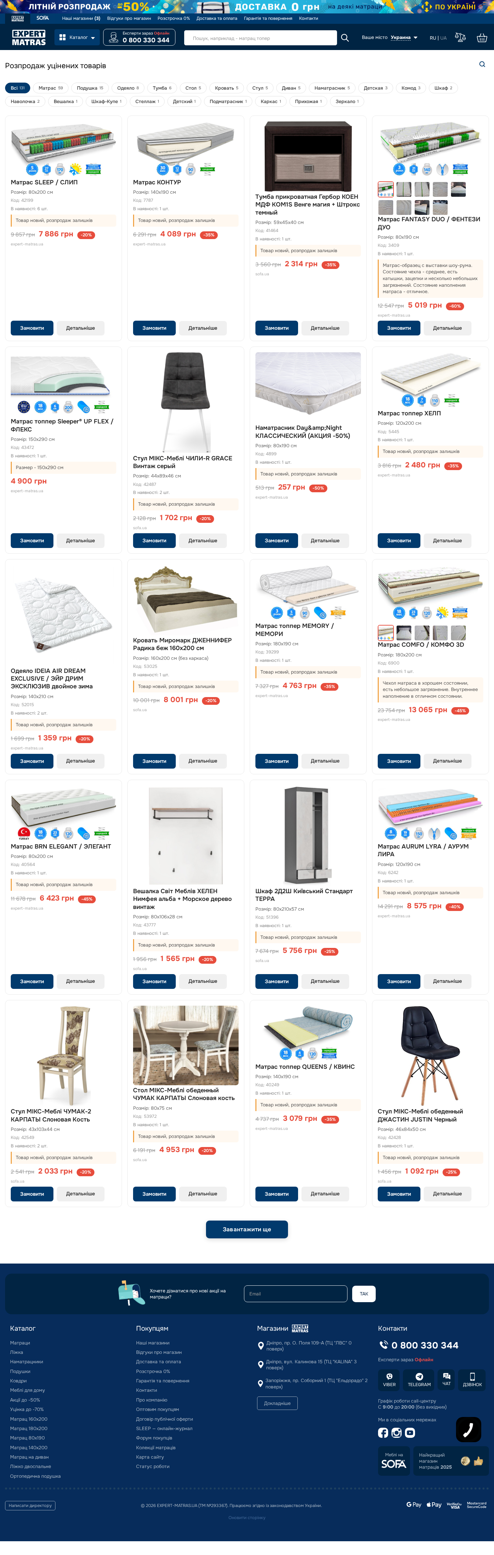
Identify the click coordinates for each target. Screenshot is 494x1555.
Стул (260, 88)
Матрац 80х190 (27, 1438)
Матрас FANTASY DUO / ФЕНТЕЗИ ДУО (429, 223)
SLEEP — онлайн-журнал (164, 1428)
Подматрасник (228, 101)
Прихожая (308, 101)
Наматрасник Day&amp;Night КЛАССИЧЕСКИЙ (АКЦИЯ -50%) (302, 431)
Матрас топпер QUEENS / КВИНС (305, 1066)
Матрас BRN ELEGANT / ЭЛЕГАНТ (61, 846)
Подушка (90, 88)
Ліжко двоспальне (30, 1466)
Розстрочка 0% (174, 18)
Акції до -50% (25, 1400)
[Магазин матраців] (17, 19)
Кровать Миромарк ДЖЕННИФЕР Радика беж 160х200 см (182, 644)
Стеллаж (147, 101)
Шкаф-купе (106, 101)
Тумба (162, 88)
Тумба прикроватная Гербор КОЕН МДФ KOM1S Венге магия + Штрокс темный (307, 204)
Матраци (20, 1343)
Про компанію (151, 1400)
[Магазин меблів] (43, 18)
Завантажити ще (247, 1229)
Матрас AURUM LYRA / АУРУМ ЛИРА (423, 850)
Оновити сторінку (247, 1517)
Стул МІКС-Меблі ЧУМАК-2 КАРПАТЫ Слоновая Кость (51, 1115)
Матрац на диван (29, 1457)
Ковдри (18, 1381)
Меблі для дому (27, 1390)
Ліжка (16, 1352)
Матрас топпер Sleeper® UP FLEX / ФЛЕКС (62, 425)
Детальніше (80, 328)
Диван (291, 88)
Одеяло (128, 88)
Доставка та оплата (217, 18)
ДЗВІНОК (472, 1384)
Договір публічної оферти (164, 1419)
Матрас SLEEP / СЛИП (44, 182)
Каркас (271, 101)
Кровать (226, 88)
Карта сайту (150, 1457)
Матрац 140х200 (28, 1448)
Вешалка (65, 101)
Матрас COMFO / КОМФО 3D (421, 644)
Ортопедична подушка (35, 1476)
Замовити (32, 328)
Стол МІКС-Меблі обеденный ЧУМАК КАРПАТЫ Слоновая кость (184, 1094)
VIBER (389, 1384)
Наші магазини (81, 18)
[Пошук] (482, 64)
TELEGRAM (419, 1384)
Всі (18, 88)
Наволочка (25, 101)
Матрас (51, 88)
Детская (375, 88)
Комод (411, 88)
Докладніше (277, 1403)
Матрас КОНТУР (157, 182)
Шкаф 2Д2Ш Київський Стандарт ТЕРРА (304, 895)
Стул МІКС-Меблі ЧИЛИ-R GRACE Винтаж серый (182, 462)
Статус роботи (152, 1466)
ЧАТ (447, 1383)
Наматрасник (332, 88)
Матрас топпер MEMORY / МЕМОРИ (294, 629)
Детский (184, 101)
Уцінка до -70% (27, 1409)
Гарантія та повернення (268, 18)
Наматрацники (26, 1362)
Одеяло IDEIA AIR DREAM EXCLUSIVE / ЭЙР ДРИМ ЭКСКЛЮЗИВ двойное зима (52, 678)
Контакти (308, 18)
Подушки (20, 1371)
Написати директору (30, 1505)
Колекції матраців (156, 1448)
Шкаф (443, 88)
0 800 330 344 (146, 40)
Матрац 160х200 (28, 1419)
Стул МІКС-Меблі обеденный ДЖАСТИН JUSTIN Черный (420, 1115)
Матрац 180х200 (28, 1428)
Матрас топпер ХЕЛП (409, 413)
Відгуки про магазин (129, 18)
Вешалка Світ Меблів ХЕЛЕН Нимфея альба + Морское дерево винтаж (182, 899)
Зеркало (347, 101)
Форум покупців (154, 1438)
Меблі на (394, 1455)
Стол (193, 88)
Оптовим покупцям (157, 1409)
